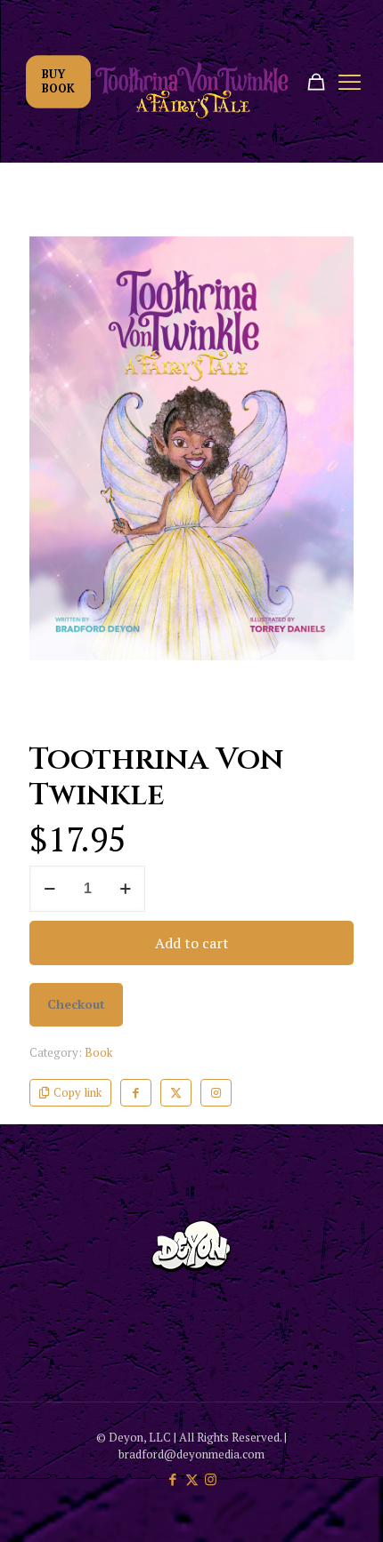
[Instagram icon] (210, 1479)
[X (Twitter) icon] (192, 1479)
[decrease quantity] (49, 888)
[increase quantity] (125, 888)
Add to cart (192, 943)
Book (98, 1052)
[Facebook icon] (173, 1479)
